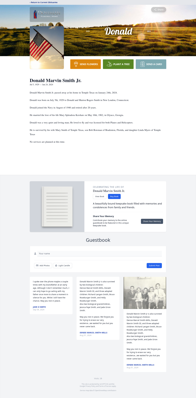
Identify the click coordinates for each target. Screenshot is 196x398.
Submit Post (154, 265)
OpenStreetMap (101, 390)
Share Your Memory (152, 221)
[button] (144, 293)
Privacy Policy (90, 386)
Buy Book (114, 196)
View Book (99, 196)
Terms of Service (105, 386)
